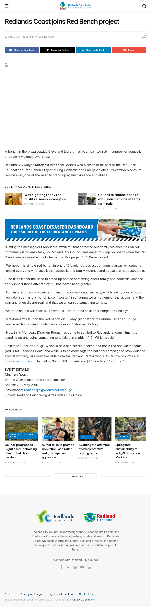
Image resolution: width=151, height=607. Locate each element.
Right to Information (61, 594)
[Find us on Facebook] (61, 567)
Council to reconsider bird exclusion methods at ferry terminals (119, 199)
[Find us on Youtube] (82, 567)
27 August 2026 (52, 462)
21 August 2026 (109, 208)
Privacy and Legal (31, 594)
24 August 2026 (35, 204)
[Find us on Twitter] (68, 567)
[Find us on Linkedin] (89, 567)
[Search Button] (144, 6)
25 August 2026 (126, 462)
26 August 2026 (89, 458)
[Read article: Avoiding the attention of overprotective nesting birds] (94, 429)
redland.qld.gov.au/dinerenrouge (48, 390)
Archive (9, 594)
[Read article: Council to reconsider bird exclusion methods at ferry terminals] (87, 199)
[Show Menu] (6, 6)
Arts (48, 436)
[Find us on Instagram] (75, 567)
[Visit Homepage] (75, 6)
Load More (75, 476)
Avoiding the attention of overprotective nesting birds (94, 449)
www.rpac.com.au (18, 361)
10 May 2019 (12, 36)
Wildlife (87, 436)
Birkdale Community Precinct (21, 435)
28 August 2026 (15, 462)
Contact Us (86, 594)
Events (123, 436)
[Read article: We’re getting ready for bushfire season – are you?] (13, 199)
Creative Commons (83, 599)
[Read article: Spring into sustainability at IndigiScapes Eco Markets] (131, 429)
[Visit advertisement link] (75, 230)
